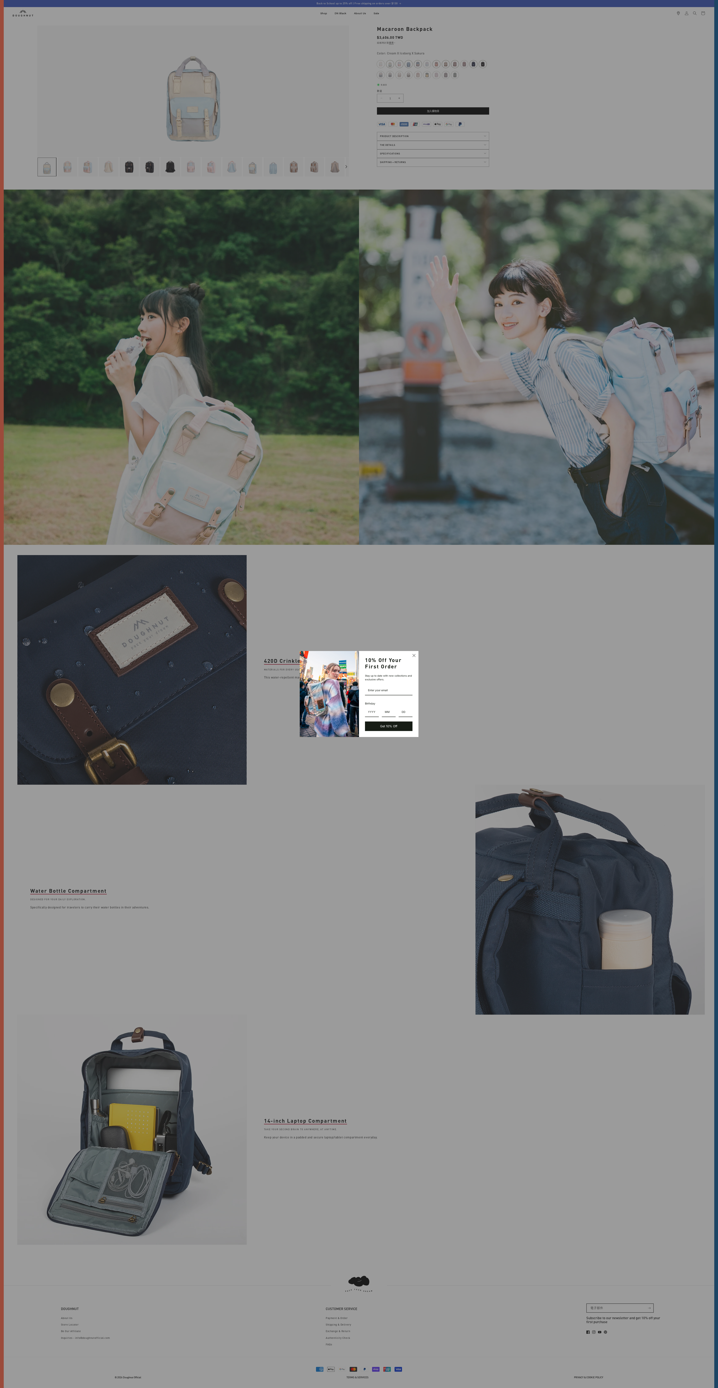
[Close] (413, 655)
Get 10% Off (388, 726)
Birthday (370, 703)
